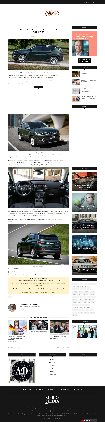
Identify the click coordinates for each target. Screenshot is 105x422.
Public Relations (85, 304)
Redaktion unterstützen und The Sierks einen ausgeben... (38, 292)
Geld (80, 294)
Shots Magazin (72, 408)
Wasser (80, 312)
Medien (74, 302)
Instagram (26, 274)
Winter (93, 312)
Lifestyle (75, 299)
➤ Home (10, 2)
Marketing (91, 299)
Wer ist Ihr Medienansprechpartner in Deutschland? (88, 90)
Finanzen (75, 294)
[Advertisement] (38, 100)
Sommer (75, 310)
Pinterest (44, 274)
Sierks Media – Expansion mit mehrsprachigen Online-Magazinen (16, 338)
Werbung (86, 312)
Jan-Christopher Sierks (28, 304)
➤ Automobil (20, 2)
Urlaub (75, 312)
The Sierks (81, 310)
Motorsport (91, 302)
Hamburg (92, 294)
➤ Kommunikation (58, 2)
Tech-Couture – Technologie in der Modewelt (84, 207)
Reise (81, 307)
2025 (94, 283)
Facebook (20, 274)
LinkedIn (32, 274)
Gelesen (86, 294)
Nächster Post (62, 347)
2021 (78, 283)
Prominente (76, 304)
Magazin (38, 26)
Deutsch (87, 420)
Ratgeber (75, 307)
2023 (86, 283)
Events (87, 291)
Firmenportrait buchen (44, 411)
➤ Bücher (46, 2)
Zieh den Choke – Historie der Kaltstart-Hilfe (84, 270)
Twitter (50, 274)
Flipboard (38, 274)
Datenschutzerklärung (65, 411)
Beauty (89, 289)
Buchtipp (75, 291)
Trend (92, 310)
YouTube (75, 315)
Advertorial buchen (32, 411)
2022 (82, 283)
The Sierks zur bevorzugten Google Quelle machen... (43, 72)
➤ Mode (29, 2)
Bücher (81, 291)
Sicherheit (87, 307)
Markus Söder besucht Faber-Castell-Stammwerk (58, 337)
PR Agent (80, 408)
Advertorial (80, 286)
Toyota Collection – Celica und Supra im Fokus (84, 186)
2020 (10, 297)
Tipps (87, 310)
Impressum (75, 411)
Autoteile (82, 289)
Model (84, 302)
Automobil (75, 289)
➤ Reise (37, 2)
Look (80, 299)
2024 (90, 283)
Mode (79, 302)
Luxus (85, 299)
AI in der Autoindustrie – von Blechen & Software (84, 249)
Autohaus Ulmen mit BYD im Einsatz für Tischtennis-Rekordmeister (84, 227)
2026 (74, 286)
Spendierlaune (55, 411)
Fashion (92, 291)
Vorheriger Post (15, 347)
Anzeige (87, 286)
